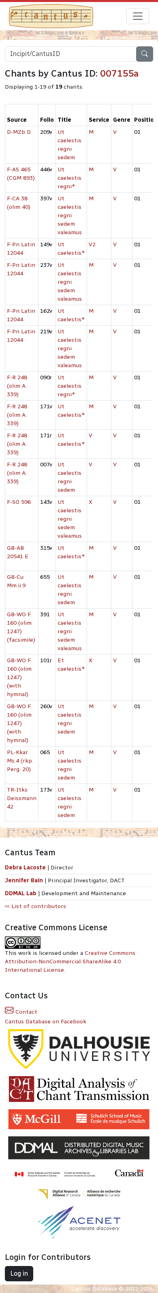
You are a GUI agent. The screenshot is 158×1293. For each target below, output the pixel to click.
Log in (19, 1273)
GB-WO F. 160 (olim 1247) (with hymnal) (19, 677)
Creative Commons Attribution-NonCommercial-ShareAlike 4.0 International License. (70, 961)
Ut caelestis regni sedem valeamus (70, 215)
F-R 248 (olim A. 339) (17, 386)
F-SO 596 (19, 502)
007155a (119, 73)
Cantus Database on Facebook (45, 1021)
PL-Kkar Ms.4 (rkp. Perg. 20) (20, 761)
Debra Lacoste (25, 867)
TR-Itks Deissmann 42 (21, 798)
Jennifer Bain (25, 880)
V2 (92, 244)
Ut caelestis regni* (69, 178)
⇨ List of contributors (35, 906)
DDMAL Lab (20, 893)
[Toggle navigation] (137, 16)
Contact (25, 1011)
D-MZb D (19, 132)
